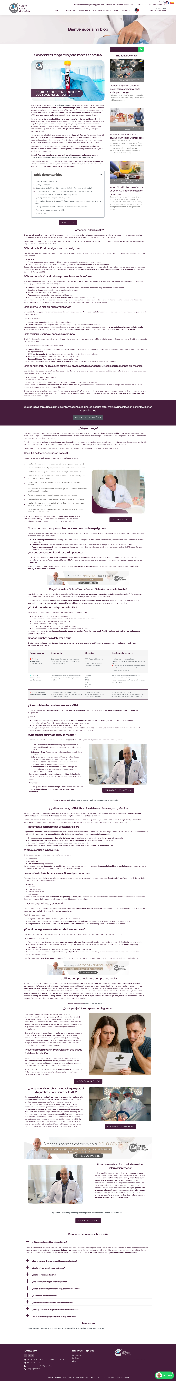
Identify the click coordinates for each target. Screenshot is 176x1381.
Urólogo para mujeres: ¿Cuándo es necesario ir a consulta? (94, 800)
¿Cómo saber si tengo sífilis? (46, 182)
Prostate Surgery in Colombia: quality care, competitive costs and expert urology (125, 89)
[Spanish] (172, 3)
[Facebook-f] (25, 1355)
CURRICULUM (69, 10)
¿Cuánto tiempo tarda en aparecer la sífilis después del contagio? (54, 1261)
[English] (166, 3)
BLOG (116, 10)
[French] (169, 3)
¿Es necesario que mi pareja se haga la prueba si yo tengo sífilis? (54, 1316)
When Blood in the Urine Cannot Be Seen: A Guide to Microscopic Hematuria (126, 190)
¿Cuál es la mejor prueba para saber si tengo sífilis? (49, 1282)
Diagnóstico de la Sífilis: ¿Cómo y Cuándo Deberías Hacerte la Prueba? (64, 188)
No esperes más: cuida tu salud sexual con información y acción (61, 207)
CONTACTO (126, 10)
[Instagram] (29, 1355)
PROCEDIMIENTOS (101, 10)
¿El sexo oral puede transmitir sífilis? (44, 1296)
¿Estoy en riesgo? (43, 185)
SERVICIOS (83, 10)
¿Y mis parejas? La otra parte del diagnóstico (54, 198)
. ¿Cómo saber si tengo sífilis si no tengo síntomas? (49, 1242)
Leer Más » (114, 103)
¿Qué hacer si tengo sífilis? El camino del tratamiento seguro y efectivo (64, 191)
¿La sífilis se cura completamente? (44, 1275)
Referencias (41, 213)
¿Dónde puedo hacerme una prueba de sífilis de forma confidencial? (55, 1309)
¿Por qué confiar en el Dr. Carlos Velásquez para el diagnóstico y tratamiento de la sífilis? (68, 202)
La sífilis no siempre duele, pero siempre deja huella (56, 195)
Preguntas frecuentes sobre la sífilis (50, 210)
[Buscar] (141, 49)
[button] (101, 174)
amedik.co (125, 1377)
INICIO (57, 10)
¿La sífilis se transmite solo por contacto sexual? (48, 1268)
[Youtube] (32, 1355)
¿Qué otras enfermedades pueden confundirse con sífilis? (52, 1303)
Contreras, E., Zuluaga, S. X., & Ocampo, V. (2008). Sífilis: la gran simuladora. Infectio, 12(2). (66, 1328)
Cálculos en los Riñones (94, 1004)
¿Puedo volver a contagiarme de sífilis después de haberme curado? (55, 1289)
